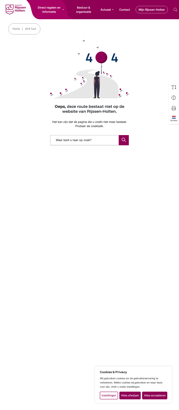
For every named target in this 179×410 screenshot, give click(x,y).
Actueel (106, 9)
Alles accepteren (155, 395)
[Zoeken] (124, 140)
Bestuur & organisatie (83, 9)
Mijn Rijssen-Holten (152, 9)
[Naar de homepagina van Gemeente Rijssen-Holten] (16, 9)
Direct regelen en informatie (49, 9)
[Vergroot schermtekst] (174, 87)
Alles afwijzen (130, 395)
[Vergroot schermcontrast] (174, 97)
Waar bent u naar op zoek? (73, 140)
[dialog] (133, 384)
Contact (124, 9)
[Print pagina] (174, 108)
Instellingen (109, 395)
